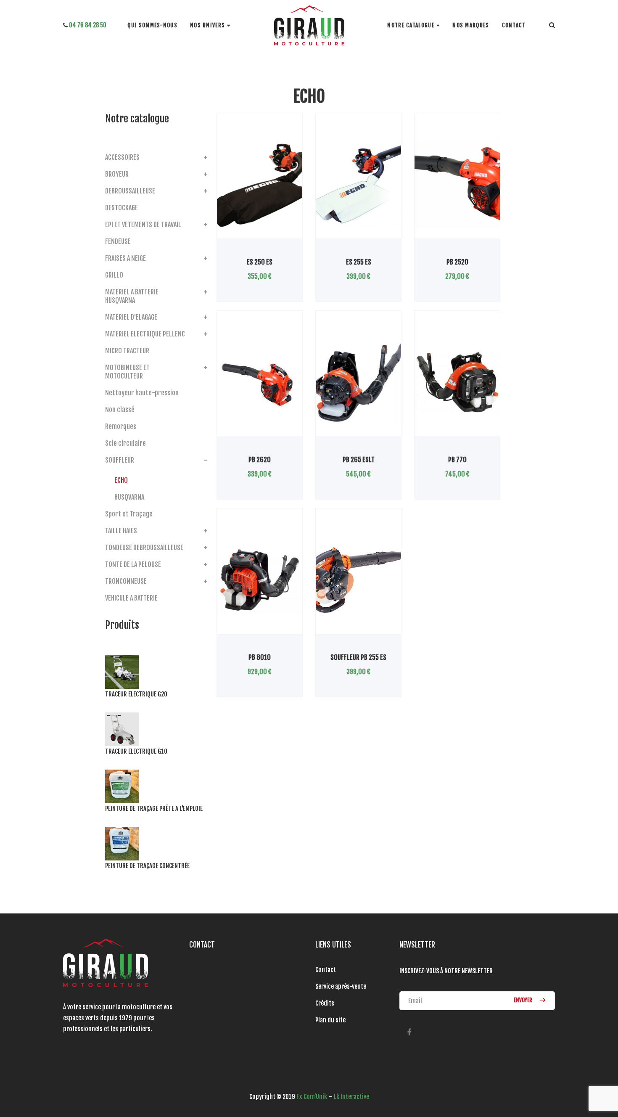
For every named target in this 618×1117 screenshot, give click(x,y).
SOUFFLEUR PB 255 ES (358, 657)
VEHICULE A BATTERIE (131, 598)
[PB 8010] (259, 579)
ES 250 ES (259, 262)
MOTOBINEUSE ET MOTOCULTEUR (127, 371)
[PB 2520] (457, 184)
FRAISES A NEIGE (125, 258)
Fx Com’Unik (311, 1097)
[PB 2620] (259, 382)
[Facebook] (408, 1032)
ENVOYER (523, 1000)
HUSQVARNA (129, 497)
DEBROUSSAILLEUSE (130, 191)
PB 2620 (259, 459)
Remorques (120, 426)
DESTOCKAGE (121, 208)
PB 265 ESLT (359, 459)
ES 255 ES (358, 262)
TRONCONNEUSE (126, 581)
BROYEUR (117, 174)
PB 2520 (457, 262)
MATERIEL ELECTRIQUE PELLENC (145, 334)
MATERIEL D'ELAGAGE (131, 317)
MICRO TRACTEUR (127, 351)
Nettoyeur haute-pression (142, 393)
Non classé (120, 409)
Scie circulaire (125, 443)
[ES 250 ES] (259, 184)
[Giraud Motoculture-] (309, 25)
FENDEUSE (118, 241)
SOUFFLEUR (119, 460)
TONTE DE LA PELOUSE (133, 564)
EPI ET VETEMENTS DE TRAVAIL (143, 224)
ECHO (121, 480)
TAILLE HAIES (121, 531)
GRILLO (114, 275)
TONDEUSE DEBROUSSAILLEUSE (144, 547)
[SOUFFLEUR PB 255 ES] (358, 579)
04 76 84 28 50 (87, 25)
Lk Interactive (351, 1097)
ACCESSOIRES (122, 157)
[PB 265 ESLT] (358, 382)
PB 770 (457, 459)
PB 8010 (259, 657)
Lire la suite (242, 238)
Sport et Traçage (129, 514)
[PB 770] (457, 382)
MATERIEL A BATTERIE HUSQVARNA (131, 296)
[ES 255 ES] (358, 184)
